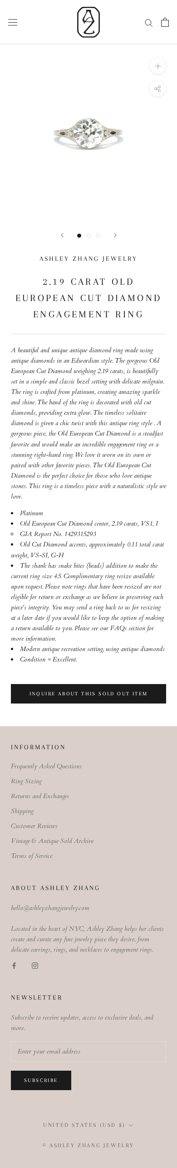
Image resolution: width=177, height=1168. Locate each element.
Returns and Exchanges (40, 796)
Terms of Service (31, 856)
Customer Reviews (34, 826)
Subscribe (41, 1080)
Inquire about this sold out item (89, 694)
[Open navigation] (12, 22)
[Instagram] (35, 965)
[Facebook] (14, 965)
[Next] (115, 235)
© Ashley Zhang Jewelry (88, 1145)
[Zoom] (158, 66)
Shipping (22, 811)
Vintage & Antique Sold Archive (52, 841)
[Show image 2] (89, 236)
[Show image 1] (79, 236)
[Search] (149, 22)
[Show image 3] (98, 236)
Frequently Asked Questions (46, 766)
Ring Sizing (26, 781)
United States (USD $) (84, 1125)
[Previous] (62, 235)
